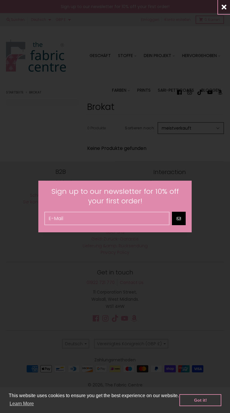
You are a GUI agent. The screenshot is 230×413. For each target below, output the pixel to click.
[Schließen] (224, 7)
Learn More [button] (22, 403)
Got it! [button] (200, 400)
